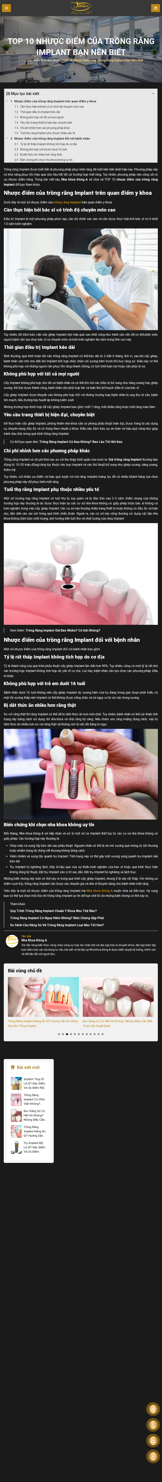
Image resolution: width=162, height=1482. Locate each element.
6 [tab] (79, 1034)
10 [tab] (95, 1034)
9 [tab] (91, 1034)
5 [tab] (75, 1034)
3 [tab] (67, 1034)
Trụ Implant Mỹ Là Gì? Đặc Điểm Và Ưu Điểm (111, 1021)
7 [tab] (83, 1034)
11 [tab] (99, 1034)
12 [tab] (103, 1034)
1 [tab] (59, 1034)
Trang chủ (25, 60)
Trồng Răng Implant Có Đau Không (64, 442)
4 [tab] (71, 1034)
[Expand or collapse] (153, 94)
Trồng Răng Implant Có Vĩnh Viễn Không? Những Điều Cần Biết (34, 1099)
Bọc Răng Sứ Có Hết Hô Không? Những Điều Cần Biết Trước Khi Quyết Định (42, 1023)
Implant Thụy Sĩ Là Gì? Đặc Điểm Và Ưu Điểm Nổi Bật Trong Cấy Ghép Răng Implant (34, 1083)
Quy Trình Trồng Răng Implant (32, 911)
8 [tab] (87, 1034)
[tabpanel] (43, 1002)
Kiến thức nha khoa (46, 60)
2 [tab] (63, 1034)
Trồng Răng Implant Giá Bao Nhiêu (50, 630)
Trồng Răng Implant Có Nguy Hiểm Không (40, 918)
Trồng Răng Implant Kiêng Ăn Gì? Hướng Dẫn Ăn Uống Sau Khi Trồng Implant (35, 1131)
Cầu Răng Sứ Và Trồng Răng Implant (49, 925)
